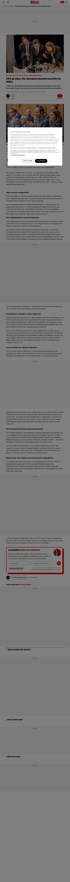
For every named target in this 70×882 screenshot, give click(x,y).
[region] (35, 146)
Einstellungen (27, 160)
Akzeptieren (41, 160)
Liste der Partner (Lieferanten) (17, 155)
